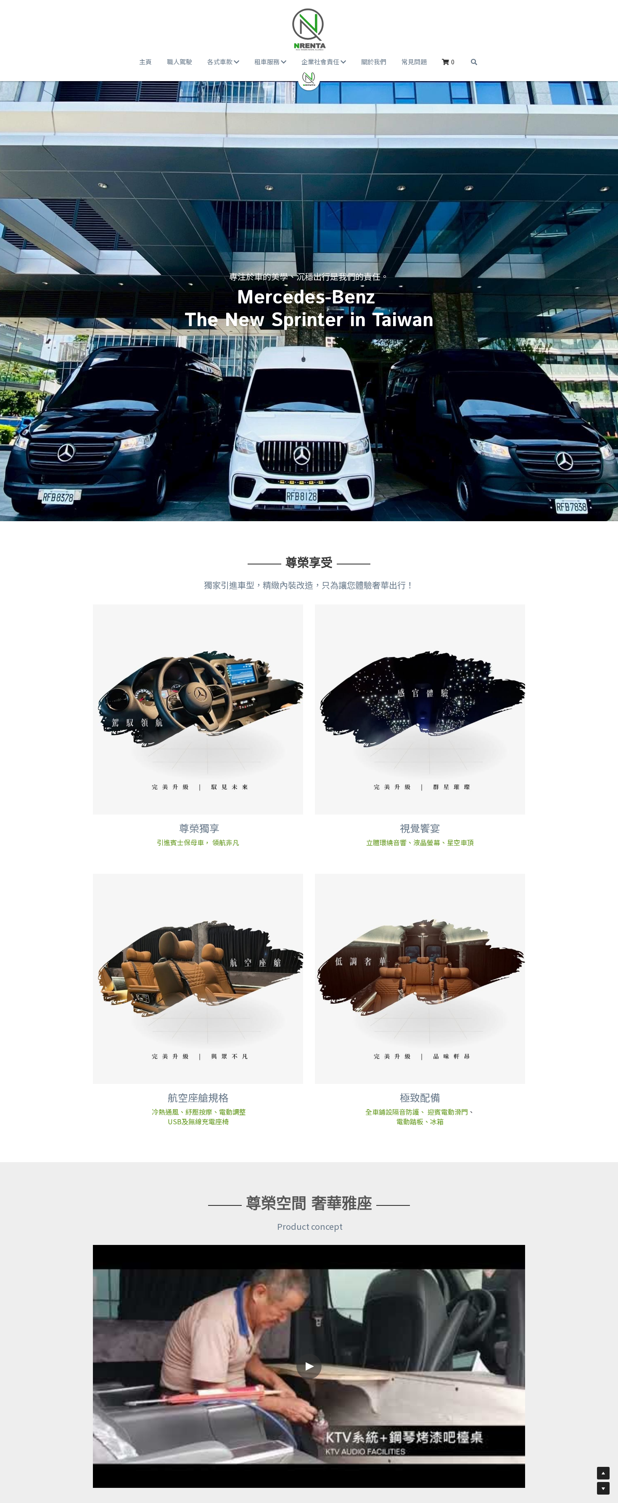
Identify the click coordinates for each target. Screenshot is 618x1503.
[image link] (309, 29)
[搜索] (474, 62)
